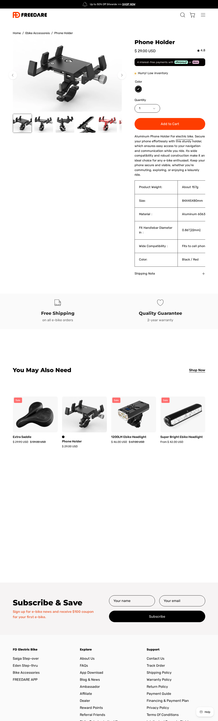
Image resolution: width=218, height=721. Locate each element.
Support (153, 649)
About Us (87, 658)
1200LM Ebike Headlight (128, 437)
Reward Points (91, 708)
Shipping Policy (159, 673)
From (171, 442)
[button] (182, 15)
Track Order (156, 665)
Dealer (85, 701)
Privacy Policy (158, 708)
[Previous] (13, 75)
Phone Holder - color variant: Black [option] (63, 437)
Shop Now (197, 370)
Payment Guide (159, 694)
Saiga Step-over (26, 658)
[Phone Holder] (22, 123)
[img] (201, 50)
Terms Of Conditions (163, 715)
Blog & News (90, 680)
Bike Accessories (26, 673)
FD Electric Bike (25, 649)
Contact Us (155, 658)
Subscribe (157, 617)
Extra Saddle (22, 437)
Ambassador (90, 687)
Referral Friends (92, 715)
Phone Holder (72, 441)
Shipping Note (145, 273)
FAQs (84, 665)
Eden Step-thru (25, 665)
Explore (86, 649)
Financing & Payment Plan (168, 701)
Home (17, 33)
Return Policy (157, 687)
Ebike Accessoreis (37, 33)
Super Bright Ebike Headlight (181, 437)
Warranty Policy (159, 680)
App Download (91, 673)
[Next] (122, 75)
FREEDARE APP (25, 680)
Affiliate (86, 694)
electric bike (184, 136)
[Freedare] (30, 15)
